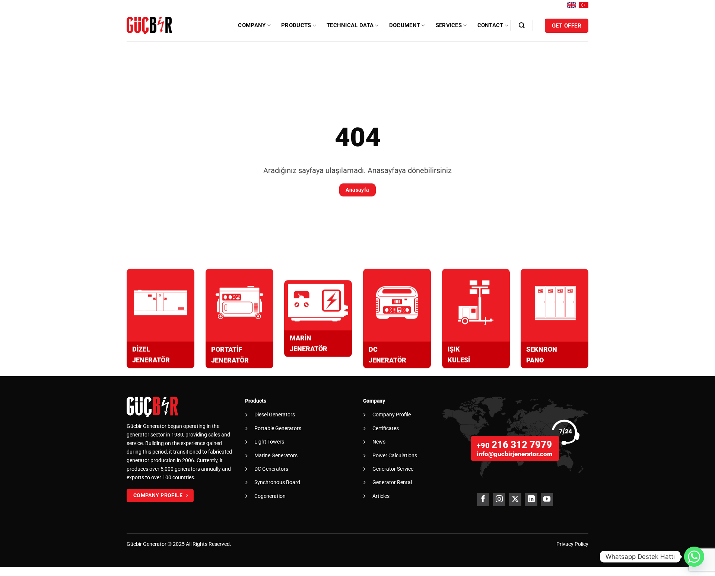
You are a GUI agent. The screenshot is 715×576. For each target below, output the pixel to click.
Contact (490, 25)
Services (449, 25)
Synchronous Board (277, 482)
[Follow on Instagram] (499, 499)
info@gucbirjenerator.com (515, 454)
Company (252, 25)
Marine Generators (276, 455)
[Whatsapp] (694, 557)
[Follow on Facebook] (483, 499)
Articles (381, 496)
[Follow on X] (515, 499)
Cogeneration (270, 496)
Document (404, 25)
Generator (154, 544)
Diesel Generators (274, 414)
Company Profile (391, 414)
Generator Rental (392, 482)
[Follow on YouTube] (547, 499)
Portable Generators (277, 428)
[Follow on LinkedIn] (531, 499)
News (378, 442)
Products (296, 25)
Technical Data (350, 25)
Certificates (385, 428)
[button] (522, 25)
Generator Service (392, 469)
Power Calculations (394, 455)
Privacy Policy (572, 544)
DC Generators (271, 469)
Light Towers (269, 442)
